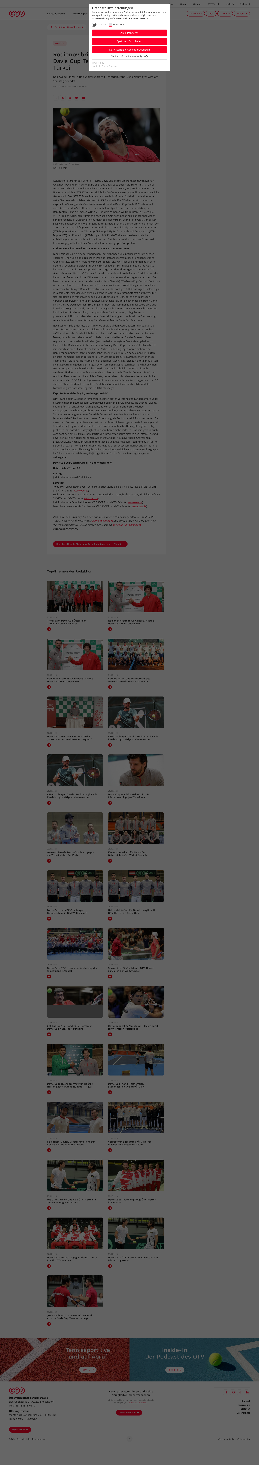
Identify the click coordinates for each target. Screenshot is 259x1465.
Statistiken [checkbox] (118, 24)
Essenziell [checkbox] (101, 24)
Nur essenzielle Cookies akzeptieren (129, 49)
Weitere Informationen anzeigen (128, 56)
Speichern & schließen (129, 41)
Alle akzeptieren (129, 32)
